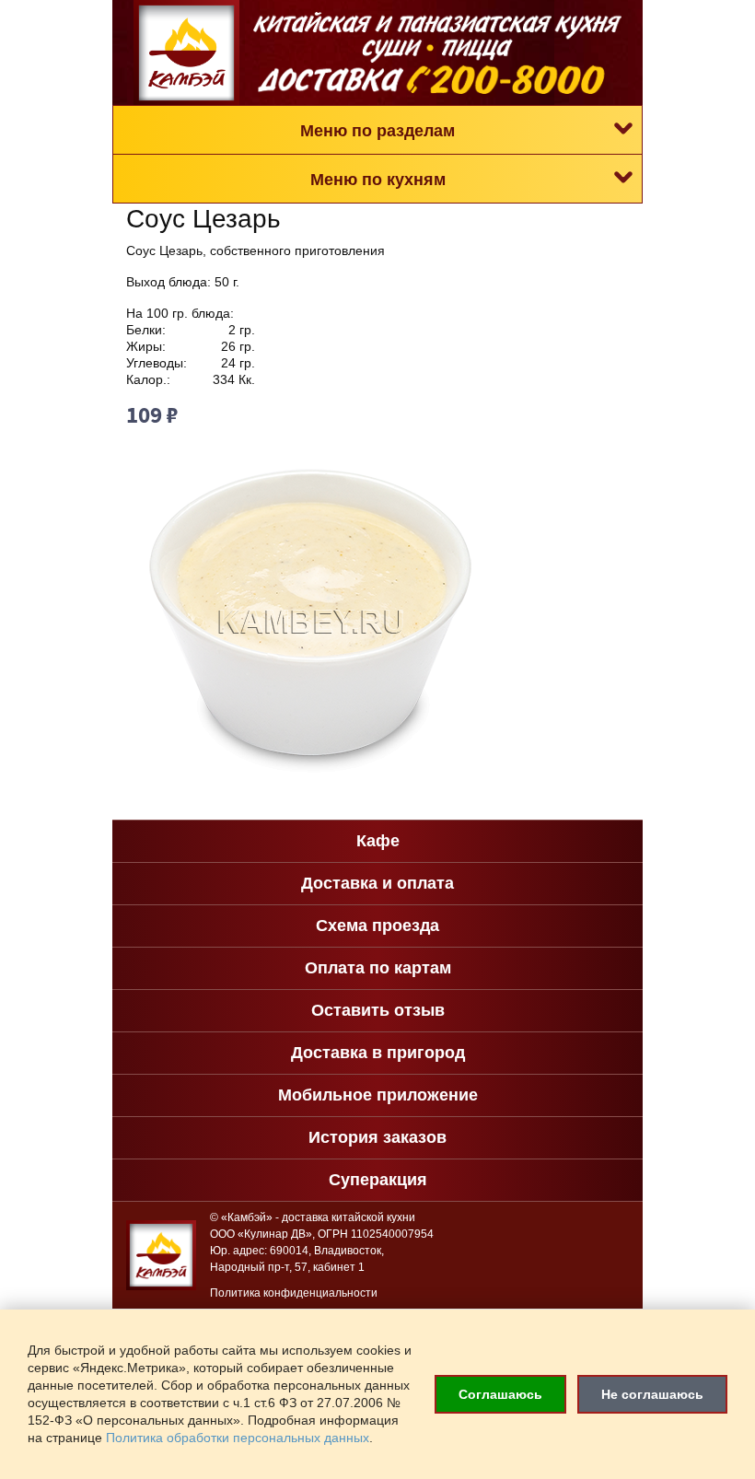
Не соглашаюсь (652, 1394)
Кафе (378, 841)
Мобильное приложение (378, 1095)
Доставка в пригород (378, 1052)
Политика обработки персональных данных (237, 1438)
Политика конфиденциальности (294, 1293)
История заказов (377, 1137)
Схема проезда (377, 925)
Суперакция (378, 1179)
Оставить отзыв (378, 1010)
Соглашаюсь (500, 1394)
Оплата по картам (378, 968)
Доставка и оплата (377, 883)
